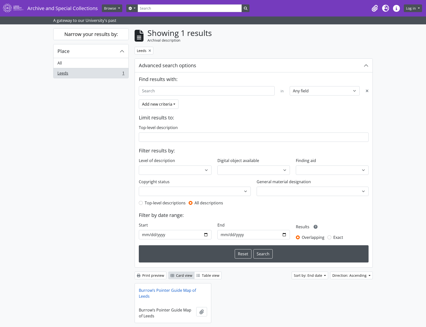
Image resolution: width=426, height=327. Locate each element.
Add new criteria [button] (157, 104)
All (59, 63)
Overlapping (313, 237)
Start (143, 225)
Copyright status (154, 181)
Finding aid (306, 160)
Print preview (152, 275)
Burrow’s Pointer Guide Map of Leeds (167, 293)
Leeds (90, 74)
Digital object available (238, 160)
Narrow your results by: (91, 34)
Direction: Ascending (350, 275)
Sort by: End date (308, 275)
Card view (183, 275)
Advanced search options (167, 65)
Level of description (157, 160)
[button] (374, 8)
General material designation (284, 181)
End (221, 225)
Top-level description (158, 127)
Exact (338, 237)
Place (63, 51)
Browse (110, 8)
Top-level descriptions (165, 203)
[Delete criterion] (367, 91)
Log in (411, 8)
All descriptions (209, 203)
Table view (210, 275)
